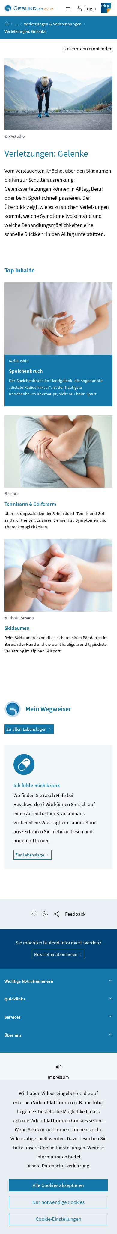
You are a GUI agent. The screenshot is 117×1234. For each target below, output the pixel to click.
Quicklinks (14, 999)
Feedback (75, 914)
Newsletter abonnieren (56, 954)
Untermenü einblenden (87, 48)
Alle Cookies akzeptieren (58, 1185)
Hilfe (58, 1066)
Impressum (58, 1077)
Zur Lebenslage (33, 855)
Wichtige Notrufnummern (28, 981)
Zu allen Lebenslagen (27, 729)
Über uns (12, 1035)
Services (12, 1017)
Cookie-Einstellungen (63, 1147)
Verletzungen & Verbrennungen (53, 24)
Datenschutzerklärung (66, 1165)
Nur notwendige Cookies (58, 1202)
